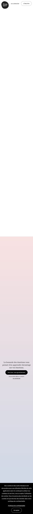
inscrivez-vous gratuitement (16, 372)
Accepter (16, 510)
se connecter (15, 3)
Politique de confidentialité (16, 505)
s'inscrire (26, 3)
